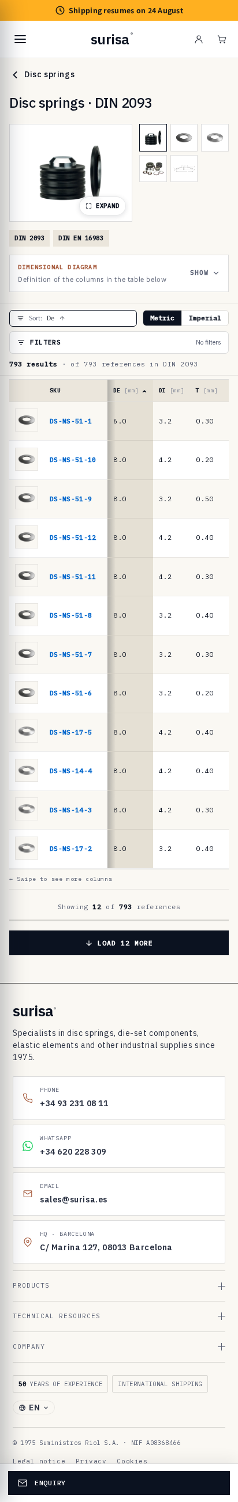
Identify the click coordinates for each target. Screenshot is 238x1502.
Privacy (91, 1461)
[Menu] (20, 39)
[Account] (198, 39)
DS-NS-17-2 (71, 848)
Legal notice (39, 1461)
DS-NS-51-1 (71, 421)
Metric (162, 317)
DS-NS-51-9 (71, 498)
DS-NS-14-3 (71, 809)
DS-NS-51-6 (71, 692)
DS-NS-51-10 (73, 459)
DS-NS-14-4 (71, 770)
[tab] (153, 138)
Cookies (132, 1461)
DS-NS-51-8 (71, 615)
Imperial (205, 317)
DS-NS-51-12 (73, 537)
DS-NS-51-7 (71, 654)
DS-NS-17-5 (71, 732)
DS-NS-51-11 (73, 576)
